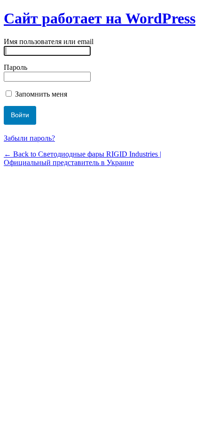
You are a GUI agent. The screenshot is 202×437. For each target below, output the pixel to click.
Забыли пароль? (29, 138)
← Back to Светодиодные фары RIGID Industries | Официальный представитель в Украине (82, 158)
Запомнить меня (40, 94)
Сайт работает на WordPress (99, 18)
